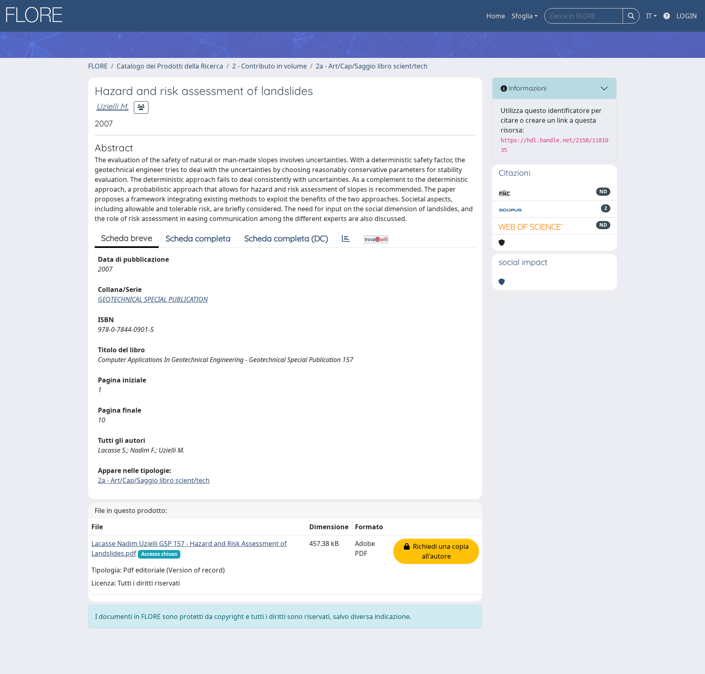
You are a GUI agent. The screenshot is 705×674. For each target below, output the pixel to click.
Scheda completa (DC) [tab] (286, 238)
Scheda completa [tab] (198, 238)
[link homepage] (37, 16)
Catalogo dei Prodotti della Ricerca (170, 66)
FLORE (98, 66)
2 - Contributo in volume (269, 66)
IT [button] (649, 15)
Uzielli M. (112, 106)
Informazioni (526, 88)
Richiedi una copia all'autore (439, 551)
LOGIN (686, 15)
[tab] (346, 238)
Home (495, 15)
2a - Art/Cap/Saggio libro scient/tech (372, 66)
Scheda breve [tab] (126, 238)
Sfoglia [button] (522, 15)
